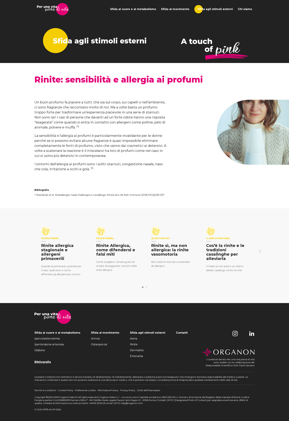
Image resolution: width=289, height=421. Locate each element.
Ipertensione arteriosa (49, 344)
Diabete (39, 350)
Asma (133, 338)
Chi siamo (245, 9)
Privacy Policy (128, 390)
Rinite (134, 344)
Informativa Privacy (108, 390)
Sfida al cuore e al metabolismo (133, 9)
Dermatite (137, 350)
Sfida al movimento (175, 9)
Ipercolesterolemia (47, 338)
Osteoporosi (99, 344)
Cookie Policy (66, 390)
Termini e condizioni (45, 390)
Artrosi (95, 338)
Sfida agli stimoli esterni (215, 9)
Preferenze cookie (85, 390)
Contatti (182, 332)
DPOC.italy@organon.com (128, 403)
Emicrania (136, 356)
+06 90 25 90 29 (97, 403)
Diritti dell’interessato (148, 390)
